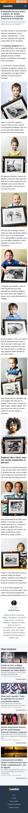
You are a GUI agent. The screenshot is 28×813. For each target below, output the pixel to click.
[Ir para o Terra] (5, 1)
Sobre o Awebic (14, 801)
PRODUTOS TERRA (21, 1)
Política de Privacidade (14, 804)
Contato (14, 798)
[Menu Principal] (25, 6)
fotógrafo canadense (11, 46)
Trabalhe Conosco (14, 807)
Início (14, 795)
